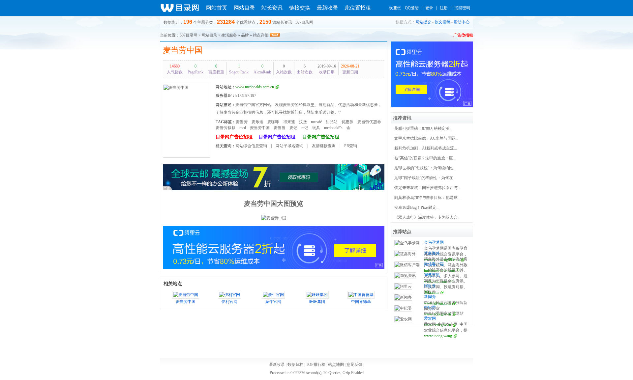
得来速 (289, 122)
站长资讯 (272, 8)
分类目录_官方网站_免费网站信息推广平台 (179, 8)
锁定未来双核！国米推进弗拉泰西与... (427, 187)
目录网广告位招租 (234, 136)
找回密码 (462, 8)
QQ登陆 (412, 8)
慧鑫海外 (432, 253)
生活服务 (229, 35)
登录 (429, 8)
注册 (444, 8)
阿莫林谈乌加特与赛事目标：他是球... (427, 197)
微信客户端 (434, 264)
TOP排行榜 (315, 364)
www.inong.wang (438, 336)
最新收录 (327, 8)
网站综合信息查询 (251, 146)
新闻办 (430, 296)
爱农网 (430, 318)
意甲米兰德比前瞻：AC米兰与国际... (426, 138)
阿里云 (430, 286)
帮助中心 (461, 22)
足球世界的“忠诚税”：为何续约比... (425, 168)
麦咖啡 (273, 122)
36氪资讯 (432, 275)
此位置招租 (358, 8)
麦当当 (280, 127)
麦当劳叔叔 (225, 127)
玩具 (316, 127)
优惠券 (347, 122)
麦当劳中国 (182, 50)
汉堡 (303, 122)
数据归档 (295, 364)
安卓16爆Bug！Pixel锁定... (416, 207)
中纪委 (430, 307)
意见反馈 (354, 364)
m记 (304, 127)
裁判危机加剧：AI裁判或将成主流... (425, 148)
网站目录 (244, 8)
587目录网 (188, 35)
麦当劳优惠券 (369, 122)
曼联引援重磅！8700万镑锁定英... (423, 128)
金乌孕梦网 (434, 242)
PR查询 (350, 146)
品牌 (245, 35)
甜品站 (332, 122)
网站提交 (423, 22)
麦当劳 (242, 122)
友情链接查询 (324, 146)
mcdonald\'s (333, 127)
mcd (242, 127)
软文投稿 (442, 22)
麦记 (293, 127)
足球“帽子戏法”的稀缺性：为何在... (425, 178)
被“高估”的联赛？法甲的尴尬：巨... (425, 158)
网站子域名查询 (289, 146)
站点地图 (336, 364)
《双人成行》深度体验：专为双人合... (427, 217)
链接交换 (299, 8)
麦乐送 (257, 122)
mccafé (316, 122)
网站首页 (216, 8)
